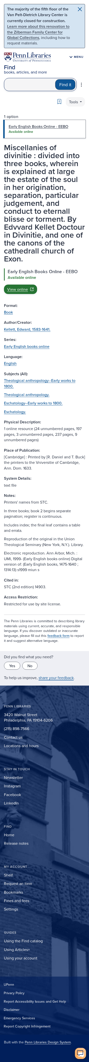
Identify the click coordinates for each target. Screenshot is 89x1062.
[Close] (80, 9)
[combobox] (29, 84)
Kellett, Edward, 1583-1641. (27, 329)
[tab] (44, 129)
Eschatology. (15, 411)
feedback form (58, 635)
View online (17, 289)
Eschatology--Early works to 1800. (33, 403)
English (10, 363)
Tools (74, 102)
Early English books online (26, 346)
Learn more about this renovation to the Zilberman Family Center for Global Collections (38, 32)
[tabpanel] (44, 281)
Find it (65, 84)
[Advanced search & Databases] (81, 84)
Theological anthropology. (26, 394)
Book (8, 312)
